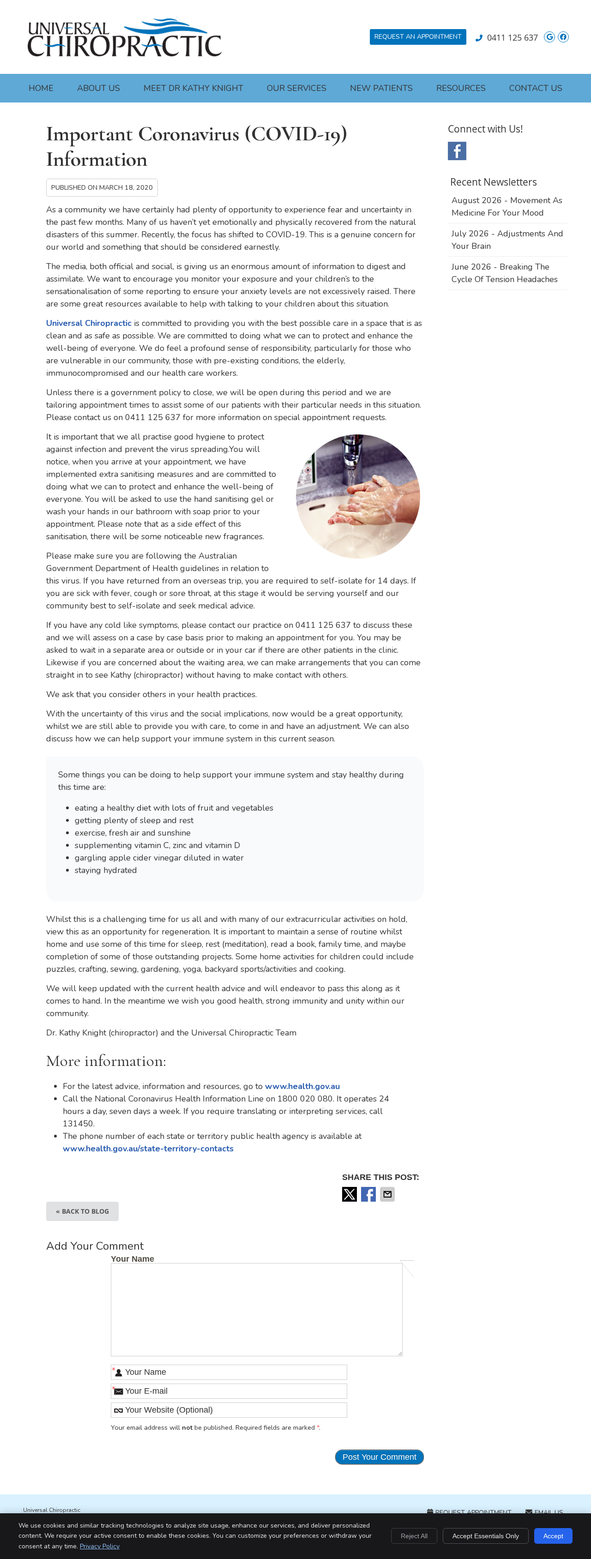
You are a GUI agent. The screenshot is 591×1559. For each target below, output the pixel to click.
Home (41, 88)
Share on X (350, 1194)
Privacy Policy (100, 1546)
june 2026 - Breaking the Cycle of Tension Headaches (505, 273)
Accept (553, 1536)
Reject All (414, 1536)
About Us (98, 88)
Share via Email (388, 1194)
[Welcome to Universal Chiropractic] (125, 53)
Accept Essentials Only (485, 1536)
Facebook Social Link (457, 151)
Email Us (549, 1512)
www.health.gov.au (302, 1086)
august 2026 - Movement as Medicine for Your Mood (507, 206)
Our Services (296, 88)
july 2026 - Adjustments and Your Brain (507, 240)
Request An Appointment (418, 36)
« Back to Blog (82, 1211)
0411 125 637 (512, 37)
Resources (461, 88)
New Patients (381, 88)
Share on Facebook (369, 1194)
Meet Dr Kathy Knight (193, 88)
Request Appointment (473, 1512)
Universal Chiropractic (89, 323)
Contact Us (535, 88)
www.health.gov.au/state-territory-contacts (148, 1148)
